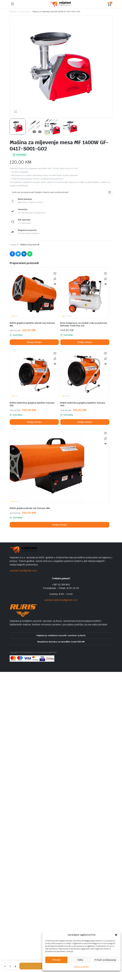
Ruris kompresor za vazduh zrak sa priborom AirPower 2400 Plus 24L (83, 324)
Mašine (23, 244)
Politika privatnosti (81, 966)
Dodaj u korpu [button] (34, 342)
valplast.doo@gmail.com (23, 570)
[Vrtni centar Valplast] (61, 4)
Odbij (80, 959)
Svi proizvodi (24, 11)
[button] (116, 934)
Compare (55, 279)
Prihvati (56, 959)
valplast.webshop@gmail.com (61, 600)
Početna (13, 11)
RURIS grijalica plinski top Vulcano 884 (30, 508)
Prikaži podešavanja (105, 959)
